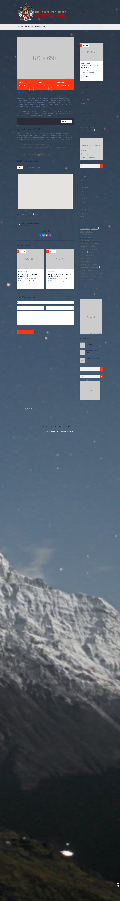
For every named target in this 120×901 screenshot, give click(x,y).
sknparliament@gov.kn (90, 157)
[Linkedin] (50, 235)
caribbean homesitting (85, 234)
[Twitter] (43, 235)
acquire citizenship (84, 228)
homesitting (91, 252)
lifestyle (99, 252)
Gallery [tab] (40, 167)
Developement (90, 130)
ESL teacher (95, 246)
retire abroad (95, 267)
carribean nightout (84, 240)
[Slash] (72, 223)
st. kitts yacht (94, 285)
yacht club (91, 294)
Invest (82, 202)
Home (73, 11)
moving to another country (86, 261)
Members (83, 11)
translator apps (94, 288)
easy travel (83, 246)
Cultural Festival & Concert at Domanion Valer (28, 275)
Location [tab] (20, 167)
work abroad (83, 294)
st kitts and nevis (84, 288)
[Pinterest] (46, 235)
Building (92, 127)
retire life (82, 270)
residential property (85, 267)
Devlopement (84, 187)
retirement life (90, 270)
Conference (51, 271)
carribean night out (96, 240)
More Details (23, 285)
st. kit (99, 276)
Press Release (85, 209)
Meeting (83, 103)
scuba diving (98, 273)
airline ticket (95, 228)
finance (82, 249)
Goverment (37, 214)
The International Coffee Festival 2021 (89, 67)
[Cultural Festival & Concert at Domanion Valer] (30, 259)
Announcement (24, 214)
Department (91, 11)
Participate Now (66, 121)
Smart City (94, 133)
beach (81, 231)
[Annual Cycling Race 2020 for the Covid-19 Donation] (60, 259)
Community (84, 180)
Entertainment (22, 271)
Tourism (83, 217)
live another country (85, 255)
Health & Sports (22, 92)
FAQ (96, 11)
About (78, 11)
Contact (101, 11)
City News (83, 176)
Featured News (85, 195)
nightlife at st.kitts (84, 264)
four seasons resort (91, 249)
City (31, 214)
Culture (83, 183)
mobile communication (85, 258)
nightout (94, 264)
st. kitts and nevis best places (87, 279)
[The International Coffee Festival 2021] (91, 52)
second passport (84, 276)
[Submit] (101, 166)
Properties (83, 213)
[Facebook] (40, 235)
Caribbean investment (85, 237)
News (82, 206)
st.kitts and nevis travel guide (87, 282)
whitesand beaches (93, 291)
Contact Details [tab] (30, 167)
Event (22, 26)
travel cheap (83, 291)
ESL (89, 246)
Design (82, 130)
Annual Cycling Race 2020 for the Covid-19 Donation (59, 275)
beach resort (89, 231)
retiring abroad (83, 273)
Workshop (83, 107)
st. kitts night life (84, 285)
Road (88, 133)
